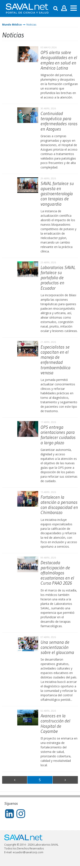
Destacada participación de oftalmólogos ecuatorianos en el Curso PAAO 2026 (57, 573)
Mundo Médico (12, 24)
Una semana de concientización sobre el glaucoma (57, 647)
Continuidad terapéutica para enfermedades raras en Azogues (59, 121)
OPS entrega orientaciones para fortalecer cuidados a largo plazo (58, 435)
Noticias (31, 24)
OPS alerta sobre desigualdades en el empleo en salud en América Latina (59, 60)
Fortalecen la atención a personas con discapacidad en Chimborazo (59, 505)
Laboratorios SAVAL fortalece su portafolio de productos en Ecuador (58, 278)
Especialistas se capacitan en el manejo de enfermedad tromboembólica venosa (55, 360)
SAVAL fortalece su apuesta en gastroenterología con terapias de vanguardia (57, 194)
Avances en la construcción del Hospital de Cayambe (55, 723)
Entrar (64, 8)
